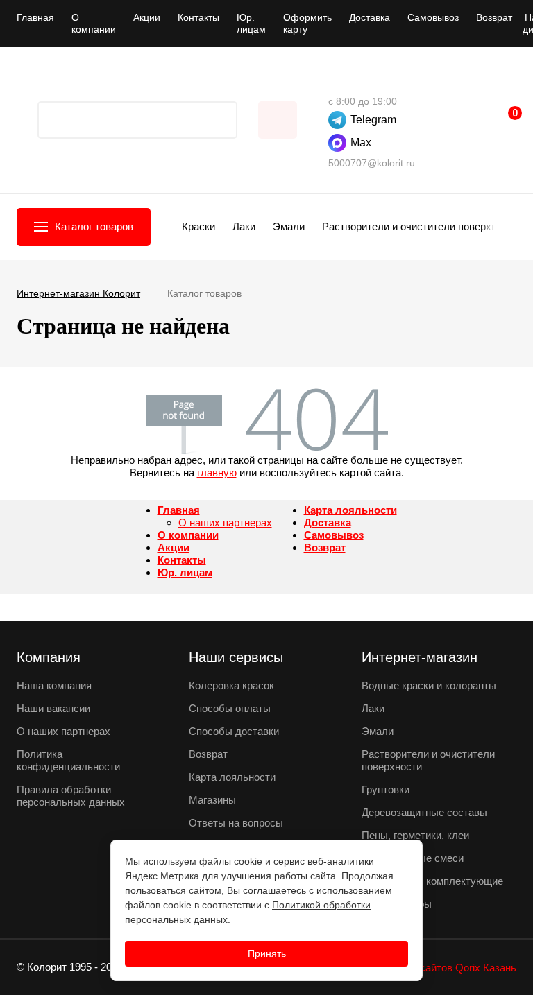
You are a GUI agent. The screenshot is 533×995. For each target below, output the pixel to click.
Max (360, 142)
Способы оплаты (230, 708)
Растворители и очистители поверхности (420, 226)
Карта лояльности (350, 510)
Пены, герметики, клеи (415, 835)
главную (217, 472)
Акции (146, 17)
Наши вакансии (53, 708)
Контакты (198, 17)
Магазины (212, 800)
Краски (198, 226)
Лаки (243, 226)
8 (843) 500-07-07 (335, 80)
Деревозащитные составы (424, 812)
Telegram (373, 120)
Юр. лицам (251, 23)
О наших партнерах (225, 522)
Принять (267, 953)
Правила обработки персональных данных (71, 796)
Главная (35, 17)
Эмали (289, 226)
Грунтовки (385, 789)
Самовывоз (433, 17)
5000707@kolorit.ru (371, 162)
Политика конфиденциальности (68, 760)
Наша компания (54, 685)
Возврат (494, 17)
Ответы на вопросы (236, 823)
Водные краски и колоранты (429, 685)
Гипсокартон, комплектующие (432, 881)
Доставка (369, 17)
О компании (93, 23)
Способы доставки (234, 731)
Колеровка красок (231, 685)
